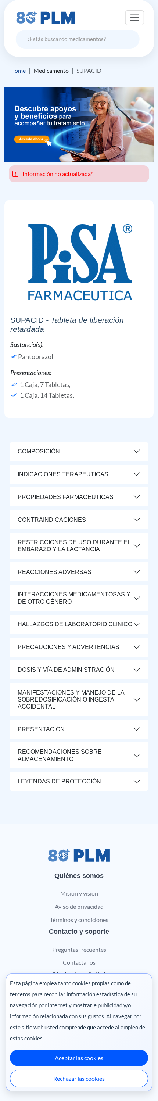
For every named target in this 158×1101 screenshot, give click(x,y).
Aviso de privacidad (79, 906)
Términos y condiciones (79, 919)
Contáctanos (79, 962)
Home (18, 70)
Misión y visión (79, 893)
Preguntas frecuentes (79, 949)
